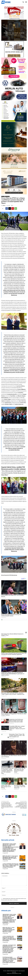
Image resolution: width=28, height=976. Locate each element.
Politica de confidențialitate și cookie (14, 973)
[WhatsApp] (15, 208)
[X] (9, 208)
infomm (4, 205)
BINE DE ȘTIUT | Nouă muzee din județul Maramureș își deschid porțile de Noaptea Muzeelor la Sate (10, 857)
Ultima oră (7, 196)
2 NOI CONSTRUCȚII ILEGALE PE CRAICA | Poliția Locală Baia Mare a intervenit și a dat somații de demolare (11, 865)
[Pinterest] (12, 208)
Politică (3, 196)
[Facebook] (6, 208)
